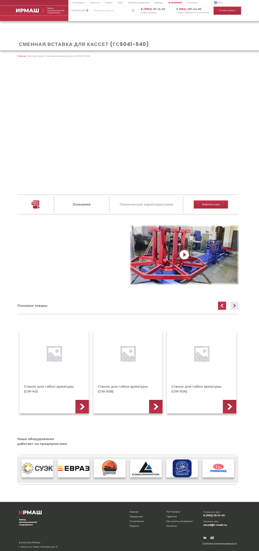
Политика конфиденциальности (219, 543)
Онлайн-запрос (227, 10)
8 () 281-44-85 (189, 9)
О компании (78, 2)
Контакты (192, 2)
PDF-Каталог (173, 512)
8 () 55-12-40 (153, 9)
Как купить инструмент (179, 521)
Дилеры (159, 2)
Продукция (78, 10)
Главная (21, 56)
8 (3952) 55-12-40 (214, 515)
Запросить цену (211, 204)
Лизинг (109, 2)
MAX (220, 2)
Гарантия (171, 516)
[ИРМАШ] (29, 10)
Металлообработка (138, 2)
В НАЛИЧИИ (175, 2)
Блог (120, 2)
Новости (94, 2)
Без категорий (36, 56)
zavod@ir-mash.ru (215, 525)
